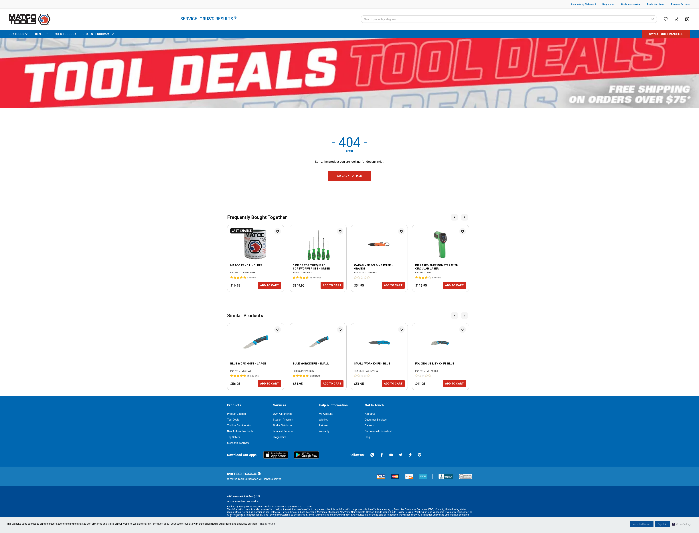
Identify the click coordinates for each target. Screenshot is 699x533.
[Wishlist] (666, 19)
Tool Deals (233, 419)
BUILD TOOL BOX (65, 34)
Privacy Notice (267, 523)
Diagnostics (279, 437)
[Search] (652, 19)
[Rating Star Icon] (231, 277)
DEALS (39, 34)
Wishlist (323, 419)
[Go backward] (454, 217)
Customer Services (376, 419)
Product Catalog (236, 413)
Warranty (324, 431)
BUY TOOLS (16, 34)
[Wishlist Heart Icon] (277, 231)
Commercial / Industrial (378, 431)
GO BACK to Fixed (349, 175)
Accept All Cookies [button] (641, 524)
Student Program (283, 419)
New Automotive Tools (240, 431)
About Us (370, 413)
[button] (682, 524)
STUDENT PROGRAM (96, 34)
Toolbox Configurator (239, 425)
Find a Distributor (283, 425)
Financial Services (283, 431)
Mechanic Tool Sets (238, 442)
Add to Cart (269, 285)
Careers (369, 425)
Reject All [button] (662, 524)
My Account (326, 413)
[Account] (687, 19)
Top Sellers (233, 437)
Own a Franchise (282, 413)
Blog (367, 437)
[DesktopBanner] (349, 73)
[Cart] (676, 19)
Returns (323, 425)
